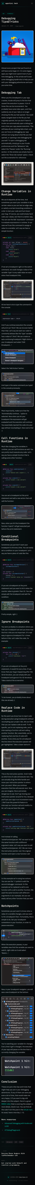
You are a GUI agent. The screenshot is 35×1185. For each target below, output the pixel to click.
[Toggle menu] (32, 3)
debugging (9, 1142)
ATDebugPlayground (12, 1130)
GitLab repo (28, 1110)
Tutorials (10, 13)
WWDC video (6, 1104)
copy (30, 237)
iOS (3, 13)
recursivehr (23, 1177)
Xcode (21, 1142)
